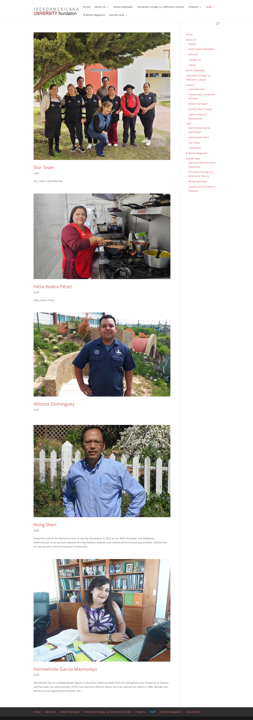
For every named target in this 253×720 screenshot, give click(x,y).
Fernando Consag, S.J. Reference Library (160, 7)
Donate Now (116, 15)
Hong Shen (45, 524)
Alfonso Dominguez (54, 404)
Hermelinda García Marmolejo (65, 669)
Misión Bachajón (123, 7)
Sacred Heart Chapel (200, 109)
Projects (193, 7)
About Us (100, 7)
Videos (192, 65)
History (192, 43)
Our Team (44, 167)
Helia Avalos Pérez (53, 286)
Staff (209, 7)
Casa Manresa (196, 89)
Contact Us (194, 59)
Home (86, 7)
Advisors (193, 54)
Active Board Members (201, 49)
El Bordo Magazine (94, 15)
